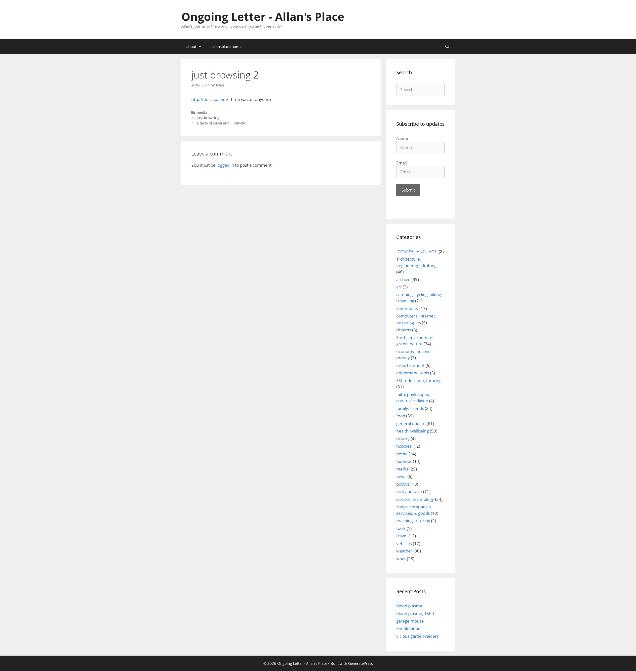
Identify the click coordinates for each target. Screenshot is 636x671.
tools (401, 528)
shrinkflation (408, 629)
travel (401, 536)
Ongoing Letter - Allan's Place (262, 16)
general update (411, 423)
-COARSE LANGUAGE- (417, 251)
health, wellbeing (412, 431)
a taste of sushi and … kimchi (221, 123)
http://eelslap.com (209, 99)
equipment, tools (412, 373)
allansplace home (226, 46)
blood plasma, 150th (416, 613)
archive (403, 279)
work (401, 558)
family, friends (410, 408)
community (407, 308)
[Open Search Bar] (447, 46)
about (191, 46)
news (401, 476)
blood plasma (409, 606)
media (202, 112)
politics (403, 484)
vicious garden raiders (417, 636)
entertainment (410, 365)
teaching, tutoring (413, 520)
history (403, 438)
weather (404, 551)
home (402, 454)
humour (404, 461)
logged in (225, 165)
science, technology (415, 499)
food (400, 416)
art (399, 287)
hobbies (404, 446)
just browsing (208, 117)
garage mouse (410, 621)
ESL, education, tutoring (418, 380)
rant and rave (409, 491)
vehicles (404, 543)
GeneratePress (360, 663)
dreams (403, 330)
